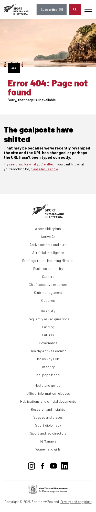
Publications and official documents (48, 401)
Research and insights (48, 409)
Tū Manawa (48, 441)
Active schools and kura (48, 244)
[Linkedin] (64, 465)
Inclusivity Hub (48, 359)
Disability (48, 311)
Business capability (48, 268)
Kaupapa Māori (48, 375)
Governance (48, 343)
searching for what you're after (31, 164)
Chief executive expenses (48, 284)
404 (14, 68)
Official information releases (48, 393)
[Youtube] (53, 465)
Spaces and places (48, 417)
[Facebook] (42, 465)
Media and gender (48, 385)
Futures (48, 335)
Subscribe (48, 9)
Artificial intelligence (48, 252)
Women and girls (48, 449)
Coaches (48, 300)
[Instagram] (31, 465)
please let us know (44, 169)
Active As (48, 236)
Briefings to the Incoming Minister (48, 260)
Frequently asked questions (48, 319)
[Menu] (88, 9)
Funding (48, 327)
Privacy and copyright (76, 502)
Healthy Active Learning (48, 351)
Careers (48, 276)
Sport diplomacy (48, 425)
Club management (48, 292)
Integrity (48, 367)
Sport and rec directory (48, 433)
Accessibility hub (48, 228)
